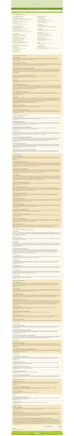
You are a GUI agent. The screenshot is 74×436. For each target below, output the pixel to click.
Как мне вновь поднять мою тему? (17, 43)
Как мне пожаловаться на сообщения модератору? (19, 41)
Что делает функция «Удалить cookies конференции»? (20, 24)
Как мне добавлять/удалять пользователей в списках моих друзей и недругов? (48, 30)
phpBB (33, 435)
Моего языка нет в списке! (16, 29)
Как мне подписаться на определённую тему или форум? (45, 39)
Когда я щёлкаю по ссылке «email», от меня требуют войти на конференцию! (22, 31)
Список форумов (16, 431)
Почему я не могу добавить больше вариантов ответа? (20, 37)
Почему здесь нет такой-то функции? (42, 47)
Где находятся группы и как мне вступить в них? (44, 19)
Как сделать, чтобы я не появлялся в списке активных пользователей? (22, 19)
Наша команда (14, 429)
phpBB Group (39, 408)
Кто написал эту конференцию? (42, 46)
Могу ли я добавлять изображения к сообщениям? (19, 48)
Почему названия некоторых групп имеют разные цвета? (45, 21)
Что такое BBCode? (15, 46)
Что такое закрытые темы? (16, 51)
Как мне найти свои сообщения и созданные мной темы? (45, 36)
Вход (41, 8)
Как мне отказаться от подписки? (42, 40)
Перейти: (45, 426)
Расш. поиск (45, 8)
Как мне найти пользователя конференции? (43, 35)
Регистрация (38, 8)
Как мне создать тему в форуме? (17, 34)
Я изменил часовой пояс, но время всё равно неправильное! (20, 28)
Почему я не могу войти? (16, 17)
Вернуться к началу (16, 60)
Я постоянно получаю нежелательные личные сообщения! (45, 26)
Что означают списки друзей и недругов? (43, 29)
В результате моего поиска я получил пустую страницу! (45, 34)
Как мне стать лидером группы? (42, 20)
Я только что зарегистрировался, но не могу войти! (19, 21)
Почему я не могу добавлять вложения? (18, 39)
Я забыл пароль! (15, 20)
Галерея (35, 8)
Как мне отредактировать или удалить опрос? (18, 38)
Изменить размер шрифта (61, 11)
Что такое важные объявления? (17, 49)
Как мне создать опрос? (16, 36)
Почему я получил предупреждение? (17, 40)
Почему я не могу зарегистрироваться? (18, 23)
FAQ (31, 8)
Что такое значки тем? (15, 52)
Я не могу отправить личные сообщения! (43, 25)
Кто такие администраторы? (41, 17)
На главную (28, 8)
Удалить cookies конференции (56, 431)
